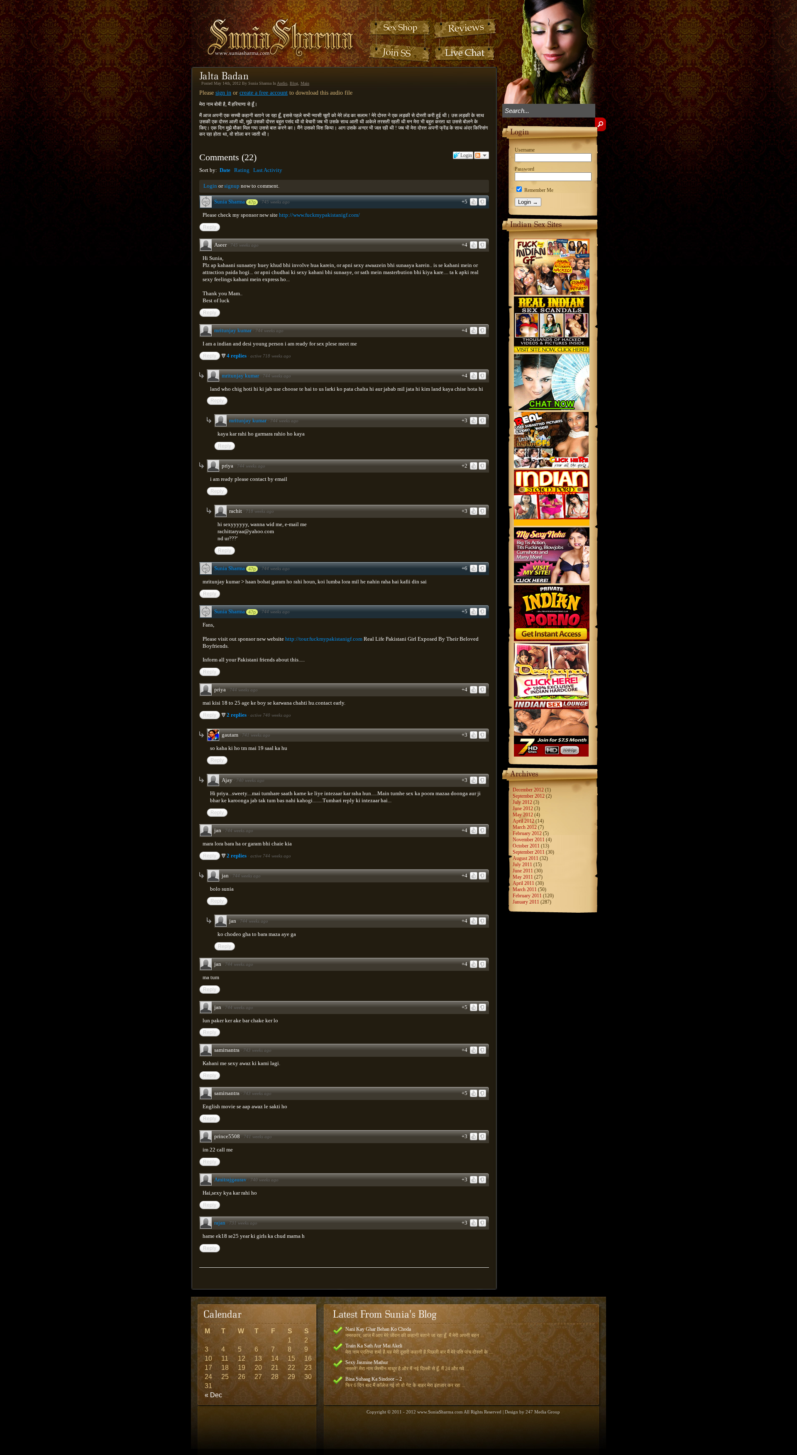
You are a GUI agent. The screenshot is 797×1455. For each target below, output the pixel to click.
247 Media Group (543, 1411)
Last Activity (267, 170)
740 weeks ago (250, 780)
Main (305, 83)
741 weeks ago (256, 734)
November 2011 (529, 840)
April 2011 (523, 883)
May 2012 (523, 815)
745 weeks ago (276, 201)
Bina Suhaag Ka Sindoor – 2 (373, 1379)
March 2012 (525, 827)
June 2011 (523, 871)
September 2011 (529, 852)
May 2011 (523, 877)
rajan (219, 1223)
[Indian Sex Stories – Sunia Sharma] (275, 29)
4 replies (237, 356)
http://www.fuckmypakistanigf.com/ (319, 215)
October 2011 (526, 846)
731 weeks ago (243, 1222)
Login (210, 186)
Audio (282, 83)
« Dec (213, 1395)
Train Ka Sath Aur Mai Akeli (373, 1346)
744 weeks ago (269, 330)
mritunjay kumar (233, 330)
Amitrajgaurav (230, 1179)
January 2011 (526, 902)
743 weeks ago (257, 1050)
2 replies (237, 715)
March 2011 (525, 889)
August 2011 (525, 858)
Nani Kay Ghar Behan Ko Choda (378, 1329)
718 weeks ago (260, 511)
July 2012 (522, 802)
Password (524, 169)
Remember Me (538, 190)
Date (225, 170)
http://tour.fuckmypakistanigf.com (323, 639)
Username (525, 150)
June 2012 (523, 808)
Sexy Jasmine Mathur (366, 1362)
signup (232, 186)
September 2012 (529, 796)
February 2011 (527, 896)
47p (252, 202)
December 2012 (528, 790)
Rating (241, 170)
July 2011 (522, 864)
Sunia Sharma (229, 201)
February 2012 (527, 833)
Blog (294, 83)
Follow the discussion (481, 155)
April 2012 (523, 821)
